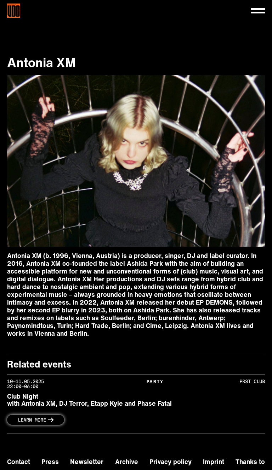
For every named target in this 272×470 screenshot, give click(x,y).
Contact (18, 462)
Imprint (213, 462)
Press (50, 462)
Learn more (32, 419)
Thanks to (250, 462)
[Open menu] (258, 10)
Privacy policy (170, 462)
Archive (126, 462)
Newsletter (86, 462)
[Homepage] (20, 11)
